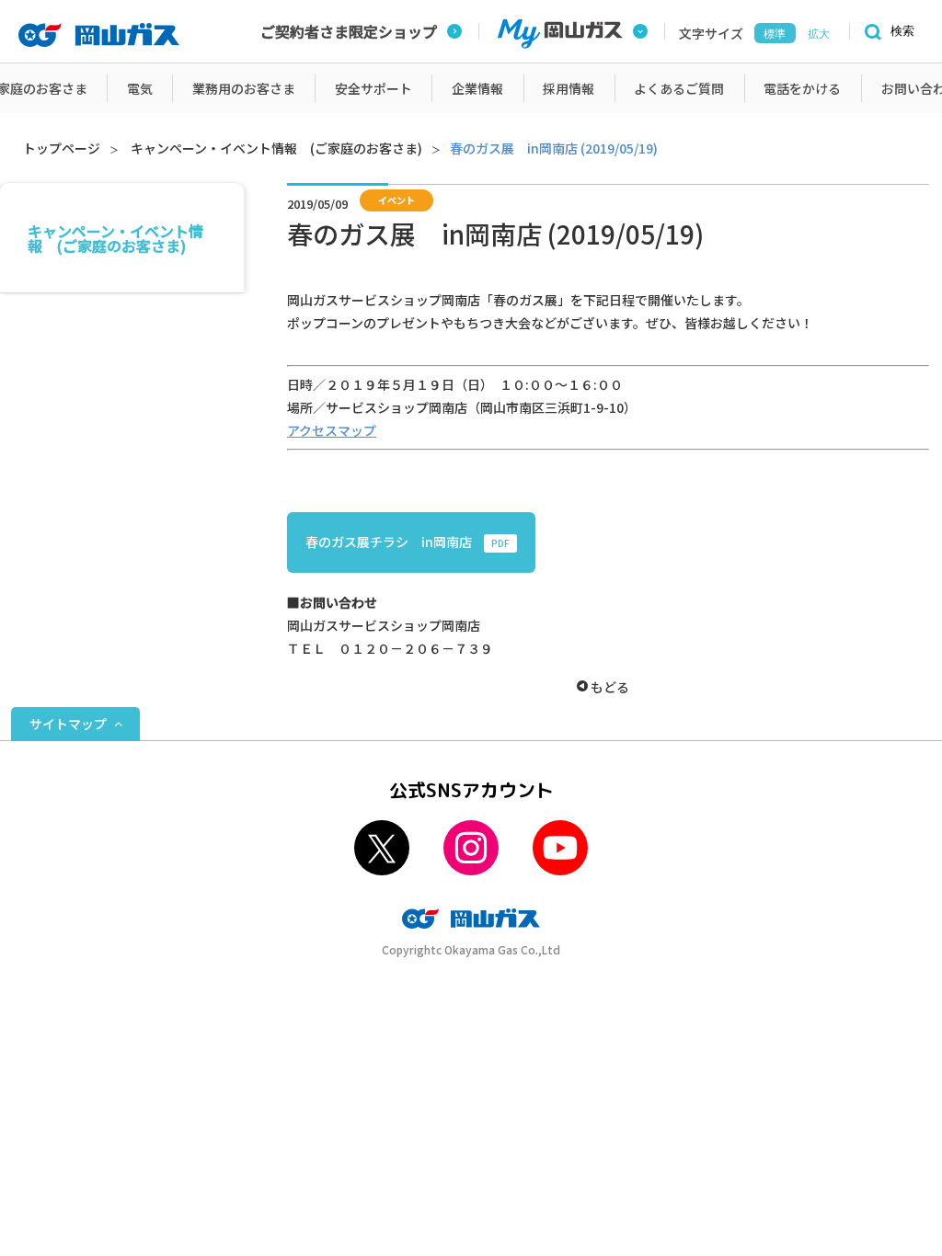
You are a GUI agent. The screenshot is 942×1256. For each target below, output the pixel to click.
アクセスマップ (331, 430)
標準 (775, 34)
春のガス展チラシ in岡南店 (407, 541)
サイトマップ (68, 723)
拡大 (819, 34)
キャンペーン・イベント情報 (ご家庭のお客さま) (276, 148)
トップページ (61, 148)
